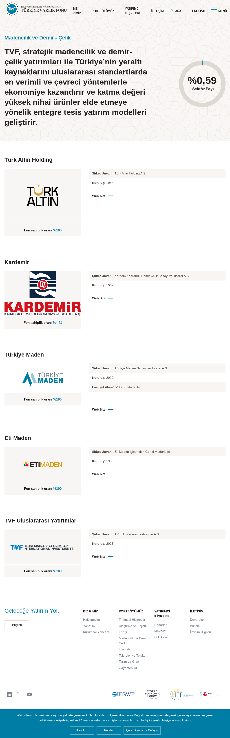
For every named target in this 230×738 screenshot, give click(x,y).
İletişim (157, 11)
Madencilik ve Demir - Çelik (134, 640)
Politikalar (161, 637)
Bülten (194, 626)
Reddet (108, 730)
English (17, 625)
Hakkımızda (91, 619)
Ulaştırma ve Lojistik (133, 626)
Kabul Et (82, 730)
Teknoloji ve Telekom (133, 655)
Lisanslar (125, 649)
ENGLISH (198, 11)
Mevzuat (160, 631)
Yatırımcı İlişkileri (132, 11)
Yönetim (89, 626)
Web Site (99, 196)
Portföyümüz (103, 11)
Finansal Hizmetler (132, 619)
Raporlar (160, 625)
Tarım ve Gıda (129, 661)
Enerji (123, 632)
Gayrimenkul (128, 668)
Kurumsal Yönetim (96, 632)
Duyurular (197, 619)
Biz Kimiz (77, 11)
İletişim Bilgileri (200, 632)
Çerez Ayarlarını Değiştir (142, 730)
